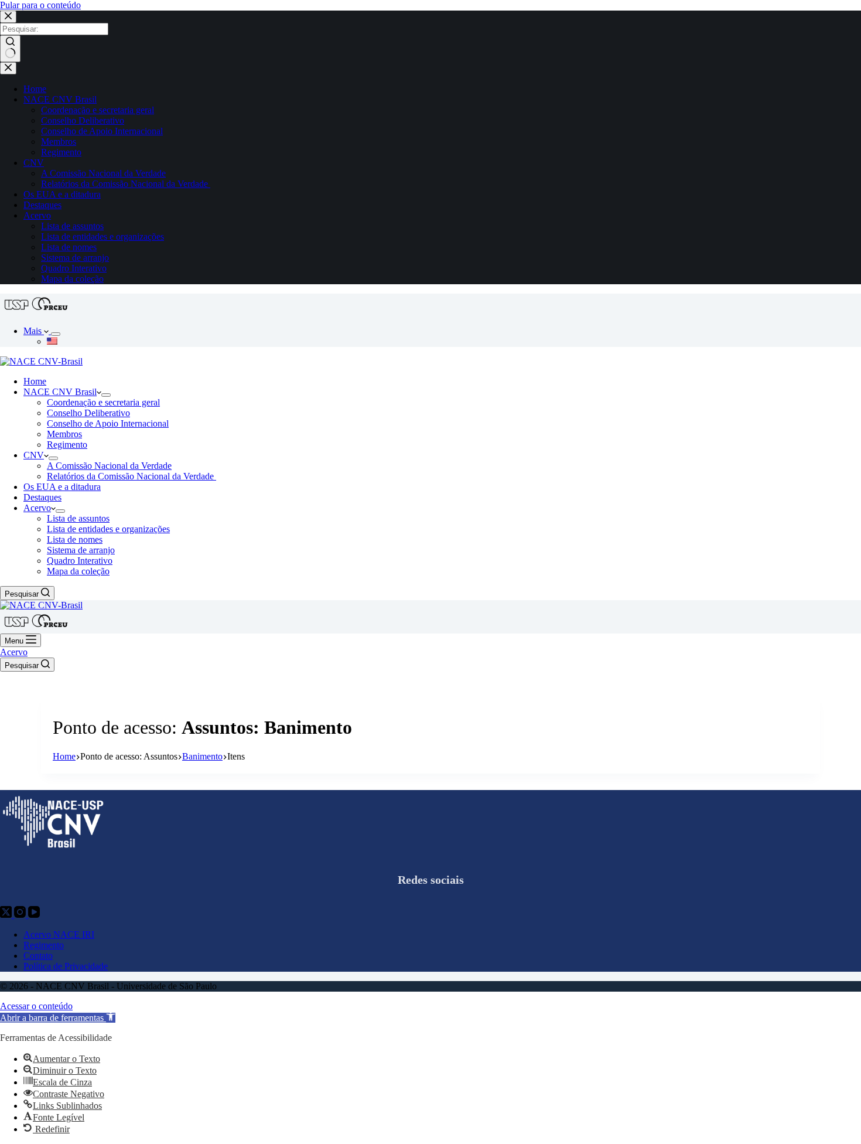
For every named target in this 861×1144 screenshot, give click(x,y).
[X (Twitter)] (7, 915)
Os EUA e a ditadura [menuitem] (62, 194)
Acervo (14, 652)
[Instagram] (21, 915)
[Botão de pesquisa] (10, 48)
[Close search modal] (8, 17)
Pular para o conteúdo (40, 5)
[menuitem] (55, 334)
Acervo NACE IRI (58, 934)
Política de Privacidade (65, 966)
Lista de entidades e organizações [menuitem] (102, 236)
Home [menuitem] (34, 89)
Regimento (43, 945)
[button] (57, 1018)
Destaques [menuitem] (42, 205)
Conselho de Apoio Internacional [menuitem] (102, 131)
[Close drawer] (8, 68)
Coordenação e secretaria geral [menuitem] (97, 110)
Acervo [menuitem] (37, 215)
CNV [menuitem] (33, 163)
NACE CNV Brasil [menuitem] (60, 99)
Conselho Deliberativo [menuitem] (82, 120)
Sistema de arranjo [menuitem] (75, 258)
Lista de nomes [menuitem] (69, 247)
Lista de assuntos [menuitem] (72, 226)
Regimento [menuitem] (61, 152)
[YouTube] (34, 915)
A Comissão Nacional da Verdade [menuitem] (103, 173)
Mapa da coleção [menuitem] (72, 279)
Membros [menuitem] (58, 142)
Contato (38, 956)
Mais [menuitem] (33, 331)
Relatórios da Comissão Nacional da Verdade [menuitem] (125, 184)
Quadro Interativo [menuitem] (74, 268)
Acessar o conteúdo (36, 1006)
